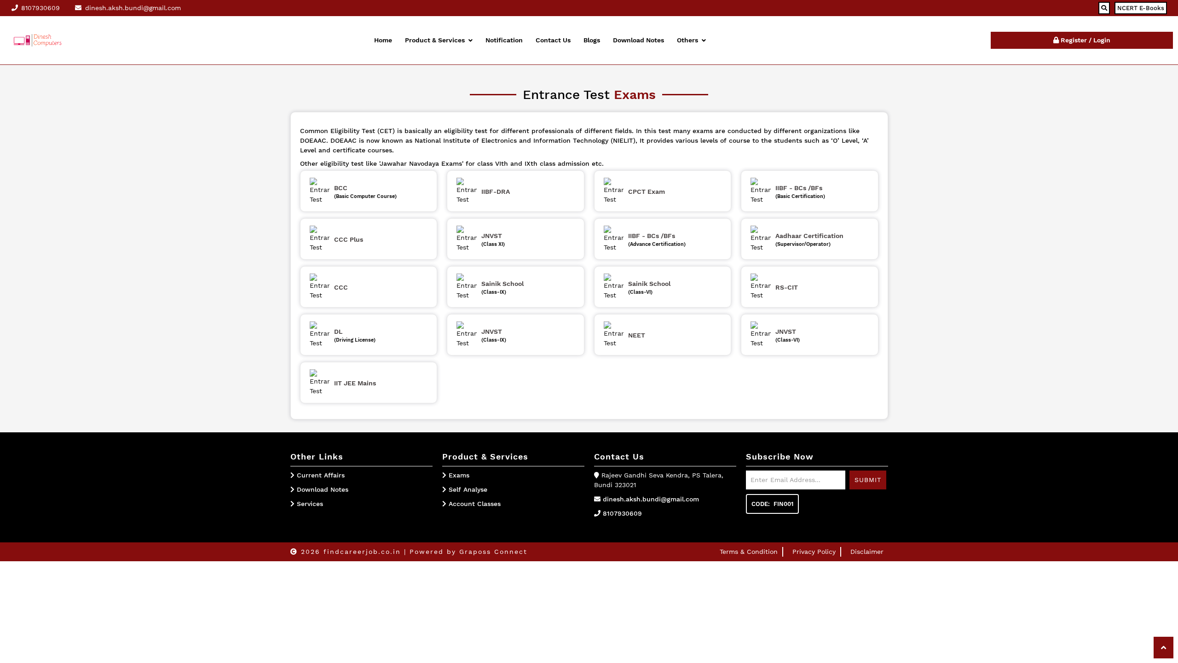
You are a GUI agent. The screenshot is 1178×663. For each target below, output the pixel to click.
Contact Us (553, 40)
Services (310, 503)
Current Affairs (321, 475)
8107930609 (622, 513)
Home (383, 40)
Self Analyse (466, 489)
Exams (457, 475)
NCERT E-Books (1140, 8)
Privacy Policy (814, 551)
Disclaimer (867, 551)
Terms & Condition (749, 551)
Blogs (591, 40)
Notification (504, 40)
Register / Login (1084, 40)
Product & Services (435, 40)
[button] (1163, 647)
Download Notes (638, 40)
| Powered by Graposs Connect (465, 551)
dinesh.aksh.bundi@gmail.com (651, 499)
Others (687, 40)
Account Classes (473, 503)
